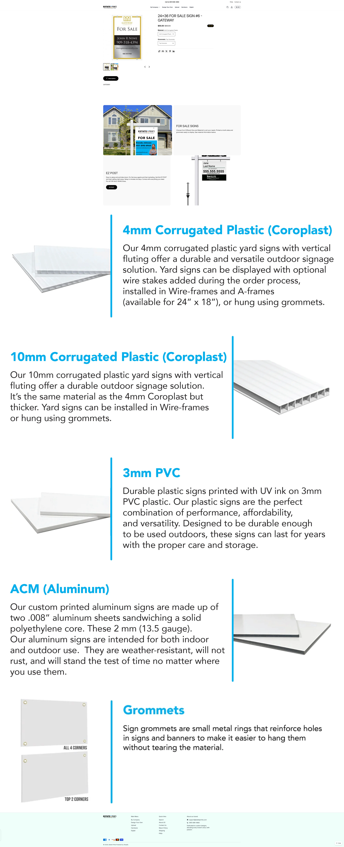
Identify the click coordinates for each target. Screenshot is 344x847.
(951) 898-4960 (194, 823)
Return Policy (163, 828)
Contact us (237, 2)
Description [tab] (112, 78)
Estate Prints (112, 844)
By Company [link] (154, 7)
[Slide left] (145, 67)
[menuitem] (144, 820)
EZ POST (111, 187)
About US (162, 822)
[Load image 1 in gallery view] (106, 66)
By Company (135, 820)
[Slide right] (149, 67)
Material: (168, 30)
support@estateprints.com (198, 820)
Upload (133, 825)
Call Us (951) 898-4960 (172, 2)
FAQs (231, 2)
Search (161, 820)
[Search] (227, 7)
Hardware (134, 828)
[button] (227, 7)
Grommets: (166, 39)
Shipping (162, 831)
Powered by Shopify (122, 844)
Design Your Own (137, 822)
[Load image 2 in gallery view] (114, 66)
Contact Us (162, 825)
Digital (133, 831)
